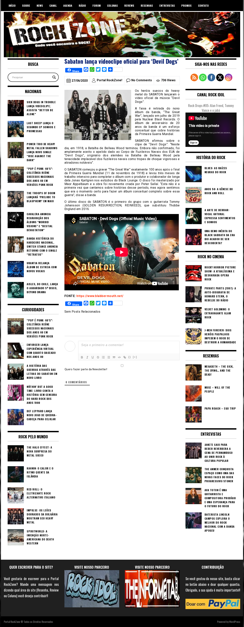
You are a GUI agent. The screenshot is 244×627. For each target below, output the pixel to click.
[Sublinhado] (92, 357)
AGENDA (67, 5)
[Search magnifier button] (54, 77)
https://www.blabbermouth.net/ (100, 296)
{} (129, 357)
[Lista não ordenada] (108, 357)
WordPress (234, 622)
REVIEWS (129, 5)
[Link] (124, 357)
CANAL (53, 5)
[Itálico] (87, 357)
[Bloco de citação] (114, 357)
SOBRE (26, 5)
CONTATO (203, 5)
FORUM (96, 5)
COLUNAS (112, 5)
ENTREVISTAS (167, 5)
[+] (135, 357)
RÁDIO (82, 5)
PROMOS (186, 5)
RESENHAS (147, 5)
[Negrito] (82, 357)
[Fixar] (98, 357)
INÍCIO (12, 5)
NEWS (40, 5)
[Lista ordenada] (103, 357)
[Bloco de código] (119, 357)
